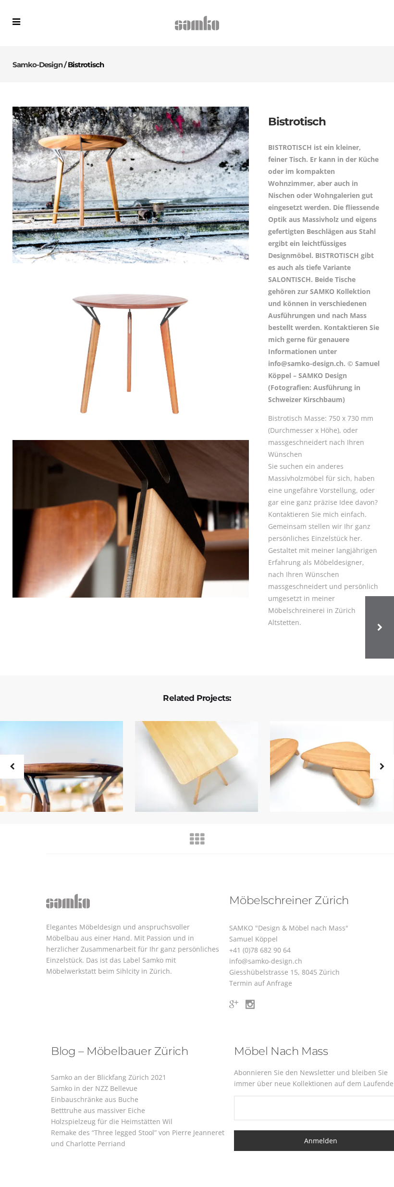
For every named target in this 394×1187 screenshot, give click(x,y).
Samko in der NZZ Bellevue (94, 1088)
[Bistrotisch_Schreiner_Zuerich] (130, 519)
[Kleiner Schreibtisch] (190, 767)
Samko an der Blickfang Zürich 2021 (108, 1077)
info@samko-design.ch (265, 961)
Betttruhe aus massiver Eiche (98, 1110)
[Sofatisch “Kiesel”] (325, 767)
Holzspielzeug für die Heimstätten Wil (111, 1121)
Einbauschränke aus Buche (94, 1099)
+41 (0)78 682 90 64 (260, 949)
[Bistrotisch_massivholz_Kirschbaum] (130, 351)
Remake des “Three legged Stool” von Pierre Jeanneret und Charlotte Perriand (137, 1138)
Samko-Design (37, 64)
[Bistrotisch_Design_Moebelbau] (130, 185)
